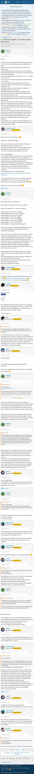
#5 (32, 290)
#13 (32, 551)
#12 (32, 528)
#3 (32, 199)
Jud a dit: (4, 432)
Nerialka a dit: (5, 384)
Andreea (4, 44)
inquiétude (22, 44)
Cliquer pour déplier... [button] (17, 397)
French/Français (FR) (16, 765)
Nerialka (8, 284)
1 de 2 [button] (11, 749)
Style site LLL (5, 765)
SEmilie (8, 728)
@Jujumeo (23, 278)
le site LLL (14, 32)
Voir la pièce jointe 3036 (7, 388)
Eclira (7, 349)
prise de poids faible (6, 46)
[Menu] (2, 2)
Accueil (6, 769)
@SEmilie (7, 280)
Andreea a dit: (5, 326)
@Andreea (8, 137)
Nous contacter (5, 768)
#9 (32, 429)
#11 (32, 499)
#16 (32, 634)
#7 (32, 355)
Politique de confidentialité (23, 768)
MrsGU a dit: (5, 502)
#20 (32, 734)
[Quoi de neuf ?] (28, 2)
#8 (32, 381)
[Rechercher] (32, 2)
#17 (32, 652)
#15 (32, 595)
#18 (32, 702)
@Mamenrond (10, 278)
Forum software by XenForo (13, 772)
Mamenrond (9, 522)
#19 (32, 716)
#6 (32, 323)
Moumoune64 (10, 646)
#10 (32, 477)
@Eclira (12, 280)
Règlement (12, 768)
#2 (32, 134)
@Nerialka (17, 278)
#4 (32, 273)
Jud (7, 317)
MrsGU (8, 471)
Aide (2, 769)
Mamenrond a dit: (6, 598)
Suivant (17, 749)
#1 (32, 56)
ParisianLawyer (10, 128)
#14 (32, 564)
